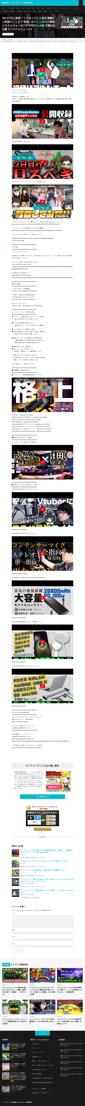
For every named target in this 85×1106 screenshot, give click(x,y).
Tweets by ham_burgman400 (20, 92)
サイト (13, 943)
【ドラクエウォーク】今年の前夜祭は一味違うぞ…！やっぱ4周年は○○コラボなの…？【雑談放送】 (70, 990)
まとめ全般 (11, 8)
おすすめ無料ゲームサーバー (39, 1069)
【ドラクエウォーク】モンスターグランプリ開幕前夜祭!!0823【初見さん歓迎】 (14, 1021)
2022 (61, 1068)
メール (14, 936)
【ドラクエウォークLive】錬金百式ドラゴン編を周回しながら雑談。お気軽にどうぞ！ (69, 1021)
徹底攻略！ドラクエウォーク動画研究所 (22, 1102)
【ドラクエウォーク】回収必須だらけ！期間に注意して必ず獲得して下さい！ (43, 870)
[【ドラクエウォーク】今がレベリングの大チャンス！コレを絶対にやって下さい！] (15, 864)
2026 (61, 1043)
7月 (77, 1043)
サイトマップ (35, 1048)
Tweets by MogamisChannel (20, 251)
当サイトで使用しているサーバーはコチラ (43, 1065)
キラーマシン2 (66, 8)
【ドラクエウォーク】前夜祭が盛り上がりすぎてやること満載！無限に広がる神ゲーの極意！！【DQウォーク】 (15, 991)
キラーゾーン (56, 8)
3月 (69, 1043)
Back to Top (42, 1033)
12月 (67, 1051)
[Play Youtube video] (42, 70)
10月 (61, 1051)
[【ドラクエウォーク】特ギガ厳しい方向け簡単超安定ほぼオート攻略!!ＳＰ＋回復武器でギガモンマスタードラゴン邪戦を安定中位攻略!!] (15, 853)
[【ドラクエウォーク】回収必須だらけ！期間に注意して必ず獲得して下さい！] (15, 873)
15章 (33, 8)
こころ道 (75, 8)
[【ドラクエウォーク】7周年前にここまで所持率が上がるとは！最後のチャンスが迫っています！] (6, 1056)
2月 (67, 1043)
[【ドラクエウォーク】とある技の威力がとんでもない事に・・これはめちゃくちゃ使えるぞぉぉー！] (15, 893)
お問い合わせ (35, 1043)
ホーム (4, 8)
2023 (61, 1062)
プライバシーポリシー (38, 1052)
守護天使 (12, 11)
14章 (28, 8)
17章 (43, 8)
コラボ (57, 11)
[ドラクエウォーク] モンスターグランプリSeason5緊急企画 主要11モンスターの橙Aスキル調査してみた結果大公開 (42, 991)
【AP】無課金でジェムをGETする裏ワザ (42, 1078)
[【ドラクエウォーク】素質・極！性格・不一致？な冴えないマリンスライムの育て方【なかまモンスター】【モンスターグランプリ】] (15, 882)
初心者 (5, 11)
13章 (22, 8)
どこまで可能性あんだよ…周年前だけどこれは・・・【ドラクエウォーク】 (18, 1065)
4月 (71, 1043)
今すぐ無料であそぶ (42, 796)
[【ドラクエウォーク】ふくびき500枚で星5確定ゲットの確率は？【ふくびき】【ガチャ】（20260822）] (6, 1046)
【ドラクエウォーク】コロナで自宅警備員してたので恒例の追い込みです (42, 1021)
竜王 (35, 11)
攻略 (18, 8)
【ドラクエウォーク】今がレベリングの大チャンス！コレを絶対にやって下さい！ (44, 861)
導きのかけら (27, 11)
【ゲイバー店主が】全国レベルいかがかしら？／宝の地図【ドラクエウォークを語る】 (18, 1088)
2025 (61, 1049)
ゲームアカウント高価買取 (39, 1088)
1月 (64, 1043)
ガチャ (51, 11)
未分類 (10, 34)
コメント (14, 913)
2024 (61, 1055)
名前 (14, 930)
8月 (80, 1043)
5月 (73, 1043)
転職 (39, 11)
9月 (82, 1049)
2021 (61, 1074)
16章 (38, 8)
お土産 (48, 8)
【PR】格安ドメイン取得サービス (41, 1093)
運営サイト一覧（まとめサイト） (40, 1061)
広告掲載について (36, 1056)
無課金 (45, 11)
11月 (64, 1051)
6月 (75, 1043)
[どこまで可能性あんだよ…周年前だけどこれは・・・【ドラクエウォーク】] (6, 1066)
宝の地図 (19, 11)
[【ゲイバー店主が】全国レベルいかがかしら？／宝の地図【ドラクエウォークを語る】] (6, 1089)
